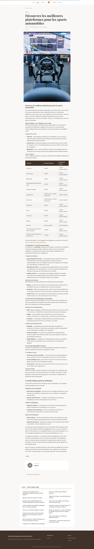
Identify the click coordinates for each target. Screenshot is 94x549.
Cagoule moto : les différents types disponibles (34, 523)
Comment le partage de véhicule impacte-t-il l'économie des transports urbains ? (60, 506)
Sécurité (55, 2)
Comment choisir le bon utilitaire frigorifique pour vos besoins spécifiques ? (34, 506)
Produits (43, 2)
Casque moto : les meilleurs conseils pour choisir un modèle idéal (59, 501)
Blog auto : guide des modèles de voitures (32, 497)
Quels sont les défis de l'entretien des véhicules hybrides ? (58, 516)
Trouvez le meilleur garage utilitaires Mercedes (58, 492)
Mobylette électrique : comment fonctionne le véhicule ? (60, 497)
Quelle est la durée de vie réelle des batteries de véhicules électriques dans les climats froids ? (60, 511)
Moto (33, 2)
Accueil (26, 8)
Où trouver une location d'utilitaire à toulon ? (33, 510)
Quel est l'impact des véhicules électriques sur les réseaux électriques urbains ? (34, 519)
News (38, 2)
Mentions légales (71, 538)
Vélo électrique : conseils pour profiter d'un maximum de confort (59, 521)
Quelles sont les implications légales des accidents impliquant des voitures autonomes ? (34, 501)
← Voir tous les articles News (32, 474)
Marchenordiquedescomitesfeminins (20, 536)
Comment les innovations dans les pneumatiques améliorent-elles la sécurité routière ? (33, 493)
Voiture (60, 2)
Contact (69, 540)
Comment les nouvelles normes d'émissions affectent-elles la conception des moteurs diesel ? (33, 514)
